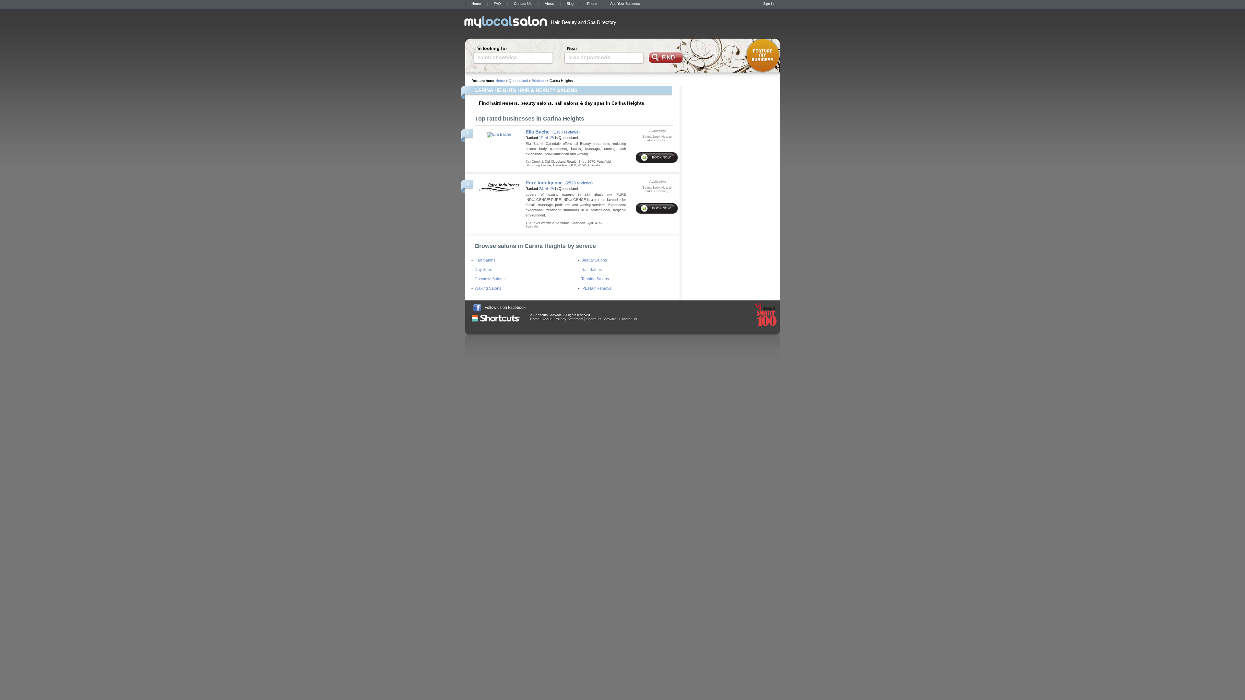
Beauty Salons (594, 260)
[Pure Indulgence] (499, 185)
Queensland (518, 81)
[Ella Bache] (499, 133)
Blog (570, 4)
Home (476, 4)
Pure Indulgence (544, 182)
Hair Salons (485, 260)
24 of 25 (546, 188)
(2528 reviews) (579, 183)
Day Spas (483, 269)
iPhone (592, 4)
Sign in (768, 4)
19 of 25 (546, 137)
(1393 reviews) (566, 132)
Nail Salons (591, 269)
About (549, 4)
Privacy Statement (568, 319)
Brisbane (539, 81)
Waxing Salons (488, 288)
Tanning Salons (595, 279)
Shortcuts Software (601, 319)
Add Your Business (625, 4)
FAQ (497, 4)
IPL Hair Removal (596, 288)
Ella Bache (538, 131)
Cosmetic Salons (489, 279)
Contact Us (523, 4)
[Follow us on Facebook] (477, 307)
